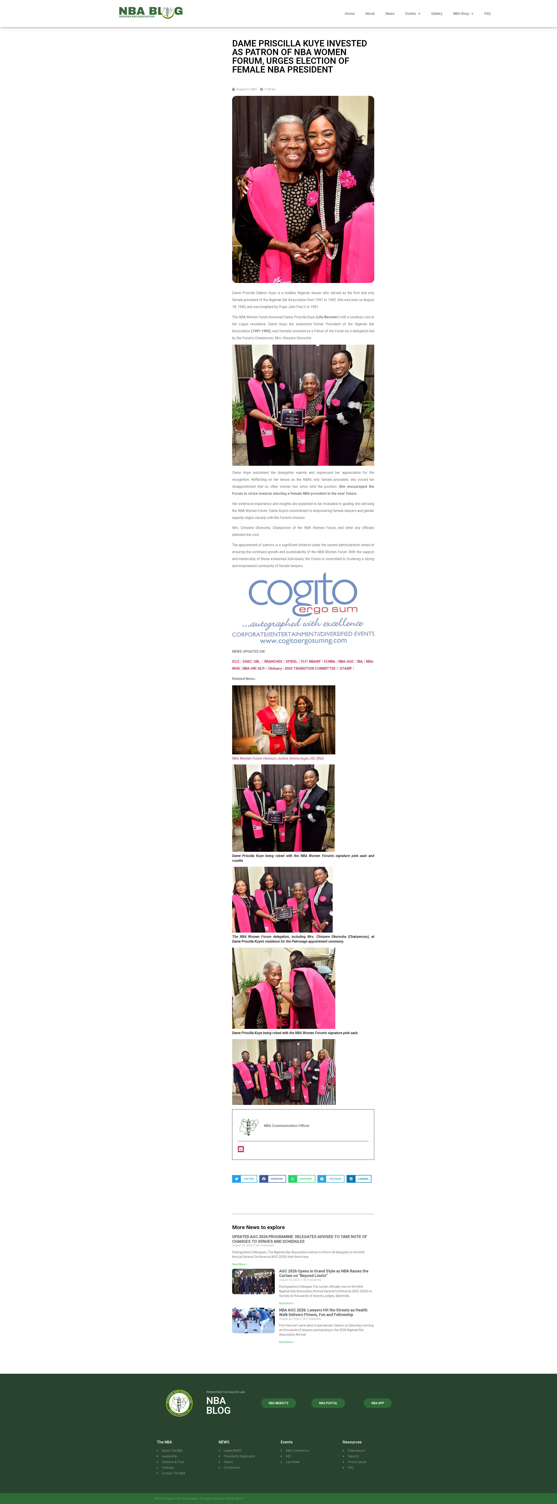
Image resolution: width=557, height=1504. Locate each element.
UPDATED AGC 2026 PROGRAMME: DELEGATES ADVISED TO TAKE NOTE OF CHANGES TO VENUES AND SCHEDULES (299, 1239)
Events (410, 14)
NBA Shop (461, 14)
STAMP (346, 668)
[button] (244, 1179)
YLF (304, 661)
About (370, 14)
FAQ (487, 14)
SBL (257, 661)
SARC (247, 661)
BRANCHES (274, 661)
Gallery (436, 14)
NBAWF (315, 661)
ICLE (235, 661)
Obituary (275, 668)
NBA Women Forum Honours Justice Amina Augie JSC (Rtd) (278, 758)
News (390, 14)
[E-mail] (241, 1150)
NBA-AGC (346, 661)
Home (349, 14)
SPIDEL (292, 661)
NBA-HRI (249, 668)
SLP (261, 668)
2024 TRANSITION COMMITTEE (310, 668)
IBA (360, 661)
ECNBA (330, 661)
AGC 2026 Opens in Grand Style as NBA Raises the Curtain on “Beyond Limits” (323, 1273)
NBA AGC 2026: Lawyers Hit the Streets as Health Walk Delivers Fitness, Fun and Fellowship (323, 1312)
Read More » (239, 1264)
